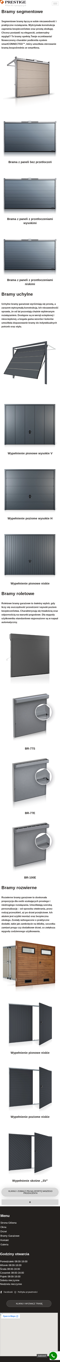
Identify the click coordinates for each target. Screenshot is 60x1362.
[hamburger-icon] (55, 3)
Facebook (8, 1292)
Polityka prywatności (27, 1292)
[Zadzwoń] (53, 1356)
